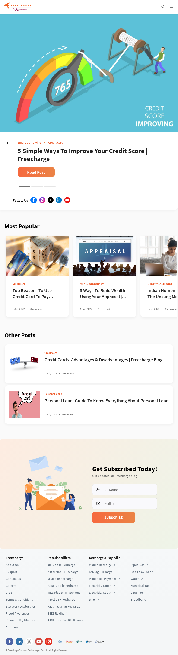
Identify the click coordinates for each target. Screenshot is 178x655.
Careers (11, 586)
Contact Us (13, 579)
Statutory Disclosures (20, 606)
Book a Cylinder (142, 572)
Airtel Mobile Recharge (63, 572)
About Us (12, 565)
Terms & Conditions (19, 599)
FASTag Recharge (100, 572)
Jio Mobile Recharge (61, 565)
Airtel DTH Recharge (61, 599)
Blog (9, 592)
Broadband (138, 599)
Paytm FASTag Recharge (64, 606)
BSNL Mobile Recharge (63, 586)
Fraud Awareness (17, 613)
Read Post (36, 172)
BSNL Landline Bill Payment (67, 620)
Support (11, 572)
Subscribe (113, 517)
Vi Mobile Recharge (60, 579)
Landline (137, 592)
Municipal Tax (140, 586)
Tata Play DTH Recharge (64, 592)
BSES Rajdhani (57, 613)
